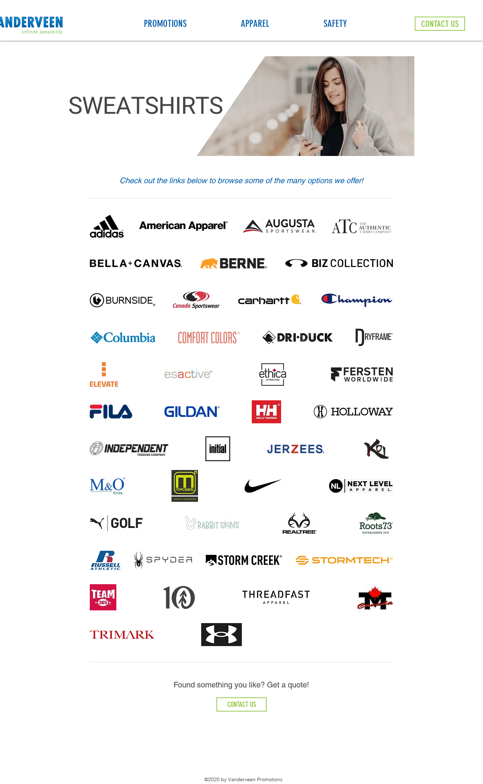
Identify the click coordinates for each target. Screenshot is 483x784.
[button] (188, 24)
